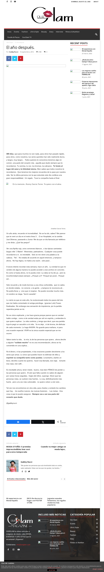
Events (16, 32)
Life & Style (34, 32)
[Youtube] (14, 1)
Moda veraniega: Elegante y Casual (88, 93)
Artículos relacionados (16, 479)
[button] (96, 34)
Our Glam (73, 520)
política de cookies (54, 568)
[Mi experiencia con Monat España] (15, 490)
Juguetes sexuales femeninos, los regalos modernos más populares (56, 501)
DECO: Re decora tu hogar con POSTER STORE (34, 500)
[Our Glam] (52, 15)
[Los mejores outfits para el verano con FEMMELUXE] (75, 73)
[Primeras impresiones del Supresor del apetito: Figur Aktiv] (75, 84)
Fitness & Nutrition (73, 32)
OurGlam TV (26, 37)
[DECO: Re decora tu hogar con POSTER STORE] (36, 490)
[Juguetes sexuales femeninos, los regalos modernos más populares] (56, 490)
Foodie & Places (13, 37)
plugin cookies (98, 569)
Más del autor (32, 479)
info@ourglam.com (23, 545)
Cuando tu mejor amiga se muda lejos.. (53, 448)
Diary (51, 32)
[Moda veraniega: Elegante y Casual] (75, 95)
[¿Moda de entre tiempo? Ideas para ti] (75, 62)
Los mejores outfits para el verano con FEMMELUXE (89, 73)
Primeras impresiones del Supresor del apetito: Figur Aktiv (90, 83)
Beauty (44, 32)
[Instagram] (11, 1)
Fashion (25, 32)
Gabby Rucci (13, 52)
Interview (59, 32)
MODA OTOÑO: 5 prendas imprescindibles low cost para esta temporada (18, 449)
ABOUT (96, 2)
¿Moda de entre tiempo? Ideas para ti (89, 61)
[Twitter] (29, 472)
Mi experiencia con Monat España (14, 499)
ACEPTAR (52, 570)
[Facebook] (7, 1)
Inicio (9, 32)
